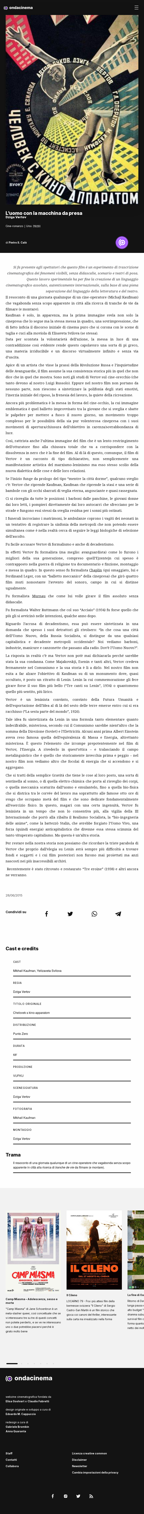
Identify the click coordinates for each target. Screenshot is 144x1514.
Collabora (12, 1466)
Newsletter (79, 1466)
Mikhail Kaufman (24, 970)
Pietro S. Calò (18, 242)
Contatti (11, 1459)
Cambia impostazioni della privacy (95, 1472)
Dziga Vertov (21, 991)
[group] (33, 1273)
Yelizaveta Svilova (49, 970)
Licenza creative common (89, 1453)
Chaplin (95, 570)
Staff (9, 1453)
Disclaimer (79, 1459)
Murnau (39, 596)
